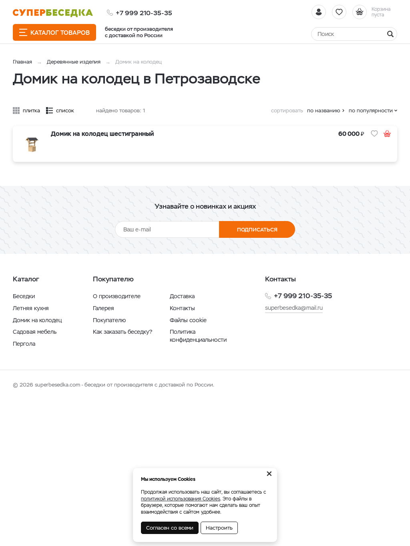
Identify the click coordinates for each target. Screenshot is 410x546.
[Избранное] (339, 12)
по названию (323, 110)
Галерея (103, 308)
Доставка (182, 296)
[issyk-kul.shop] (53, 13)
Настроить (219, 527)
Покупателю (109, 320)
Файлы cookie (188, 320)
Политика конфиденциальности (198, 335)
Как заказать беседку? (122, 331)
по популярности (371, 110)
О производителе (117, 296)
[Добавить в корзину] (387, 133)
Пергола (24, 343)
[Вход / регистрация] (319, 12)
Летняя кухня (31, 308)
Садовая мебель (34, 331)
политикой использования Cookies (180, 499)
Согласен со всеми (169, 527)
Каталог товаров (60, 32)
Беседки (24, 296)
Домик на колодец (37, 320)
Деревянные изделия (73, 61)
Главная (22, 61)
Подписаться (257, 229)
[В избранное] (374, 133)
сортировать (287, 110)
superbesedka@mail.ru (294, 307)
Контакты (182, 308)
